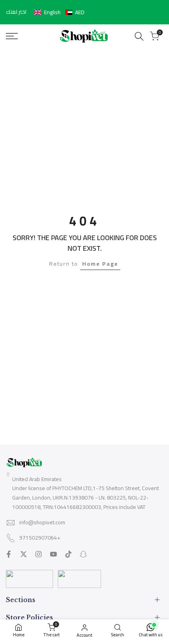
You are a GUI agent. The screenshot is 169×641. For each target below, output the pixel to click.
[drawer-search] (139, 36)
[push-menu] (12, 36)
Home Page (100, 264)
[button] (59, 12)
